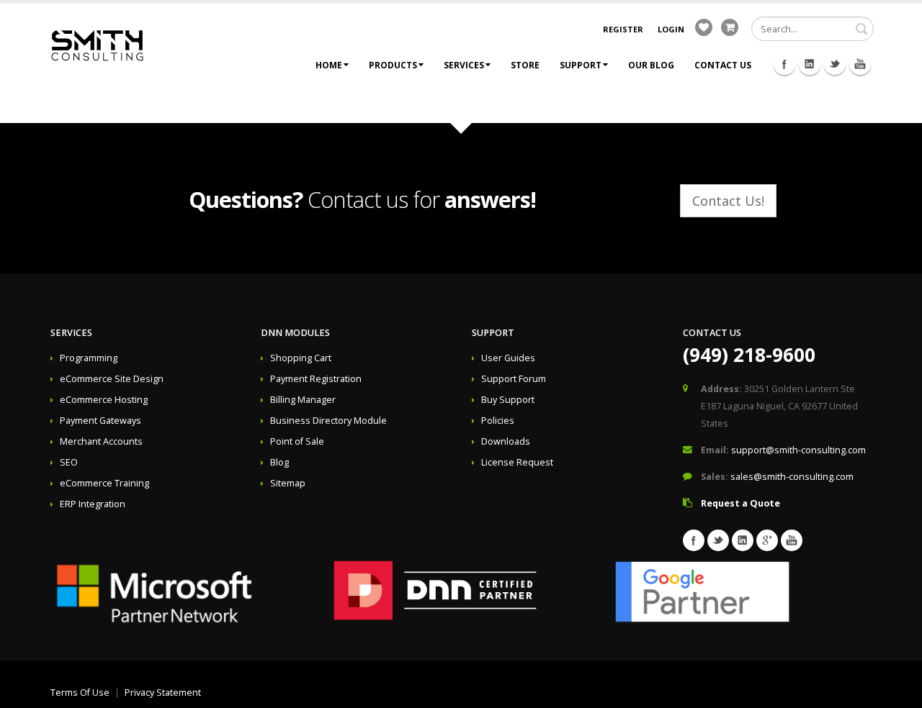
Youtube (860, 64)
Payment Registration (316, 379)
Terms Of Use (79, 692)
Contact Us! (728, 200)
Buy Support (507, 400)
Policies (497, 420)
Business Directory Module (328, 420)
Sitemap (287, 483)
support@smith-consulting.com (798, 450)
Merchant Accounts (101, 441)
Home (328, 65)
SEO (69, 462)
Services (464, 65)
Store (525, 65)
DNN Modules (295, 333)
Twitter (835, 64)
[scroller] (897, 690)
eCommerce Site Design (112, 379)
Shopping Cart (300, 358)
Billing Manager (303, 400)
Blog (279, 462)
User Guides (508, 358)
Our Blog (651, 65)
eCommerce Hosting (104, 400)
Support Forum (513, 379)
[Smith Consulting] (97, 44)
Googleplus (767, 540)
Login (671, 29)
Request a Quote (740, 503)
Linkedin (809, 64)
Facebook (784, 64)
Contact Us (722, 65)
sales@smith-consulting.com (792, 477)
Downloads (505, 441)
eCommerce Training (104, 483)
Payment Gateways (100, 420)
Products (393, 65)
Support (580, 65)
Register (623, 29)
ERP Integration (92, 504)
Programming (88, 358)
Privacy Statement (163, 692)
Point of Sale (297, 441)
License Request (517, 462)
